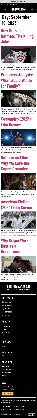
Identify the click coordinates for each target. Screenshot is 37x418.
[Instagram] (4, 5)
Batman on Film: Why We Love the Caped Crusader (15, 163)
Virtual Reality (7, 352)
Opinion (4, 376)
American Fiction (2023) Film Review (17, 204)
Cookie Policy (19, 409)
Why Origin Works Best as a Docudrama (15, 245)
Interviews (5, 367)
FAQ (3, 335)
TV (3, 349)
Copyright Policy (19, 406)
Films (4, 346)
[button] (4, 9)
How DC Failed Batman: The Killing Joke (17, 35)
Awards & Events (7, 370)
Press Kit (5, 329)
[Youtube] (13, 5)
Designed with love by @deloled (10, 414)
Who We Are (6, 326)
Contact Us (5, 332)
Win (3, 355)
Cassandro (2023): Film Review (16, 121)
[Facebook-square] (1, 5)
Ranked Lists (6, 373)
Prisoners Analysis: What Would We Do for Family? (17, 80)
